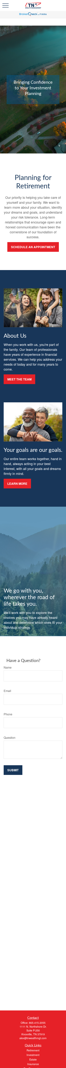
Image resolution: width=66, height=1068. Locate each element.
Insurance (33, 1064)
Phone (8, 714)
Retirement (33, 1050)
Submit (13, 770)
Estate (33, 1059)
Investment (33, 1055)
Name (8, 667)
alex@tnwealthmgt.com (33, 1038)
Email (7, 691)
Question (9, 737)
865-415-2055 (37, 1023)
